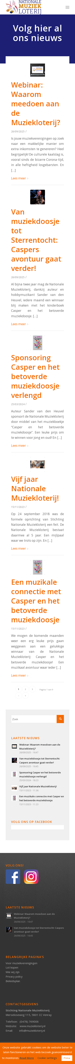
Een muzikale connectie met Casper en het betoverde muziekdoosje (36, 601)
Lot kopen (12, 967)
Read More (27, 1058)
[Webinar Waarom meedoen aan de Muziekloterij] (37, 70)
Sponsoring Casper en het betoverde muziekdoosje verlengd (35, 376)
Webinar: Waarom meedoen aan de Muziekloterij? (35, 103)
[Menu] (67, 7)
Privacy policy (14, 976)
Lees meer (18, 178)
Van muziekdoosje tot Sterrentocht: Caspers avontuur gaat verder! (36, 240)
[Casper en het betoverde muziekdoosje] (37, 342)
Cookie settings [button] (47, 1058)
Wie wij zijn (12, 972)
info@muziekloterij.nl (32, 1030)
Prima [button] (67, 1058)
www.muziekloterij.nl (32, 1026)
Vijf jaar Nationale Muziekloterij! (35, 488)
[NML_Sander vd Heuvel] (37, 197)
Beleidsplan (13, 981)
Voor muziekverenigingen (21, 963)
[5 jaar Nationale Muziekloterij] (37, 464)
